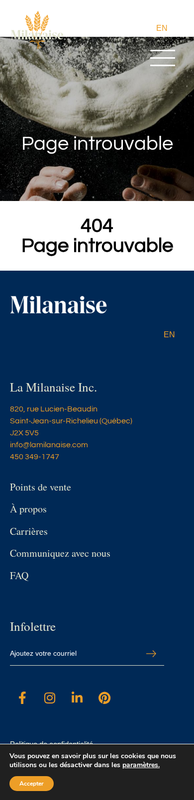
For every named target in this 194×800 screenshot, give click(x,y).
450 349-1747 (34, 457)
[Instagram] (49, 698)
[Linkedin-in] (77, 698)
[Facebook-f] (22, 698)
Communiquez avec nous (60, 553)
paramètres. (141, 765)
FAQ (19, 575)
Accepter (31, 784)
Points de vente (40, 487)
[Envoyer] (151, 654)
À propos (28, 508)
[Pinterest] (104, 698)
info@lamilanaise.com (49, 445)
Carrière (27, 531)
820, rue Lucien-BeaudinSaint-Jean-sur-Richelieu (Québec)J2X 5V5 (71, 421)
